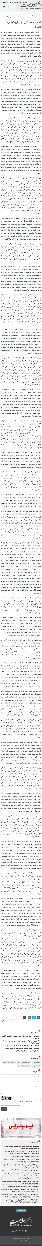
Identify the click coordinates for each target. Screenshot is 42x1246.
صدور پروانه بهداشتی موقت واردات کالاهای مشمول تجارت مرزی (20, 1170)
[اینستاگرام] (22, 1231)
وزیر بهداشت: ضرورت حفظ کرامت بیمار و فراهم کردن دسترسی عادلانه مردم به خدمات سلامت (21, 1174)
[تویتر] (19, 1231)
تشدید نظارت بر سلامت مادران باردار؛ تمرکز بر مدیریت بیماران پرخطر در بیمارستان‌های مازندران (21, 1147)
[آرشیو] (13, 1231)
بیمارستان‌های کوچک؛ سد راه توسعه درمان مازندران (24, 1156)
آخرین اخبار (34, 1142)
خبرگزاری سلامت (21, 5)
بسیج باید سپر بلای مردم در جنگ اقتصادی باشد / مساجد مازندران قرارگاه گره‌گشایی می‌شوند (20, 1166)
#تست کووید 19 (35, 1066)
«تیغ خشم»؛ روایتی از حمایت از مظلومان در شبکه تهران (23, 1186)
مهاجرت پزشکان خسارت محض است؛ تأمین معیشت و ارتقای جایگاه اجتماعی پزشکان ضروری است (21, 1160)
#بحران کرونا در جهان (9, 1062)
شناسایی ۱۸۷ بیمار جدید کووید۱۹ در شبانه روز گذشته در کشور (22, 1048)
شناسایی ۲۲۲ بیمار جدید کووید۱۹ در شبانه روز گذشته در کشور (22, 1045)
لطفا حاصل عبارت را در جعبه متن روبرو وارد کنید (27, 1101)
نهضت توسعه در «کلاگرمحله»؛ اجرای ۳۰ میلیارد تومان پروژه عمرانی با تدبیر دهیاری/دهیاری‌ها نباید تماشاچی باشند (20, 1190)
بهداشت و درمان (36, 15)
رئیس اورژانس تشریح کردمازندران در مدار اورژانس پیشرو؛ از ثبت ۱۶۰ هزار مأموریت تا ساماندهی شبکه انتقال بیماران (21, 1152)
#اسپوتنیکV (36, 1062)
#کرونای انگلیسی (23, 1066)
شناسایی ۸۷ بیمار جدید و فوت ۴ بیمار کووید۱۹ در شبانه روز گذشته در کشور (20, 1037)
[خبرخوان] (16, 1231)
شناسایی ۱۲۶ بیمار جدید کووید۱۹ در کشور (27, 1051)
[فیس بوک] (28, 1231)
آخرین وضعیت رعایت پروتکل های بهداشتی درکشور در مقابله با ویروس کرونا (21, 1042)
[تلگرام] (25, 1231)
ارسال (4, 1109)
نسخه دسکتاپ (21, 1210)
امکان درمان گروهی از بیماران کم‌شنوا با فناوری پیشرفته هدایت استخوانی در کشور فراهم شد (20, 1182)
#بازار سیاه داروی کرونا (24, 1062)
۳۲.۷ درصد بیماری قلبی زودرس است (28, 1178)
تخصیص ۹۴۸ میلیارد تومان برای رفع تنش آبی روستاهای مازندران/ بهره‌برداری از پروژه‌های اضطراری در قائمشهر (22, 1201)
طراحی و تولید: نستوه (20, 1241)
